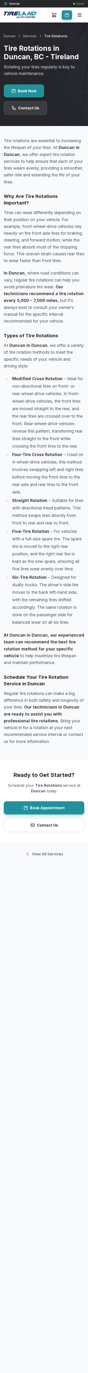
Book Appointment (47, 807)
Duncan (9, 36)
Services (30, 36)
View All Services (47, 854)
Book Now (27, 91)
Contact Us (28, 108)
